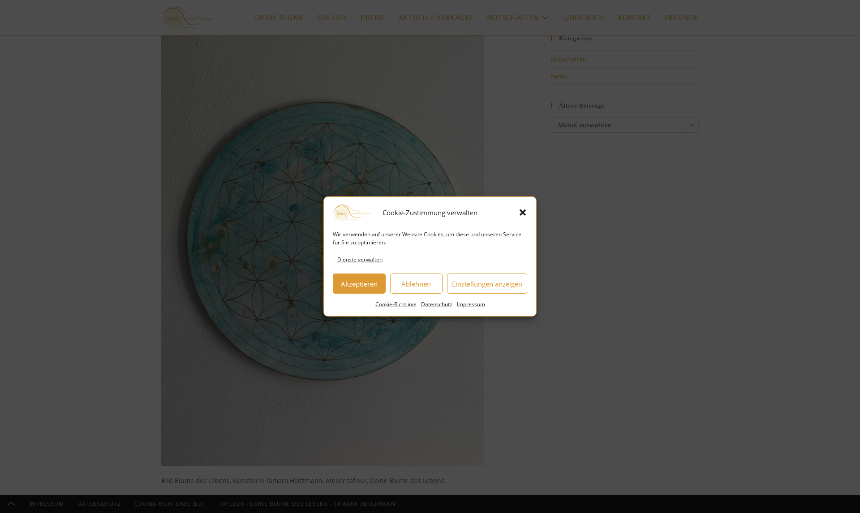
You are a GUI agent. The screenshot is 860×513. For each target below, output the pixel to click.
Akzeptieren (359, 283)
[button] (522, 212)
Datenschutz (436, 304)
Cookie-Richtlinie (396, 304)
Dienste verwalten (360, 259)
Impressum (471, 304)
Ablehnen (416, 283)
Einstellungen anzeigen (487, 283)
